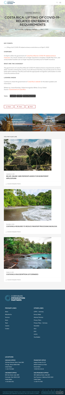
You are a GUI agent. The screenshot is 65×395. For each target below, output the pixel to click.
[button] (60, 2)
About (6, 311)
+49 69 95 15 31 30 (39, 369)
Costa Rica (13, 96)
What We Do (8, 314)
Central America (32, 13)
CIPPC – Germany (39, 311)
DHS (35, 331)
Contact (7, 328)
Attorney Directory (38, 317)
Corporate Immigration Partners (27, 29)
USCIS (35, 334)
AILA (35, 328)
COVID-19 (19, 96)
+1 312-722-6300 (9, 369)
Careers (7, 325)
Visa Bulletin (37, 337)
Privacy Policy (37, 320)
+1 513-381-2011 (9, 381)
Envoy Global (37, 314)
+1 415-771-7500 (38, 381)
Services (7, 317)
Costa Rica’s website (34, 82)
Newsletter (36, 325)
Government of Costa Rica (17, 89)
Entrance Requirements (29, 96)
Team (6, 323)
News (6, 320)
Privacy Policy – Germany (40, 323)
